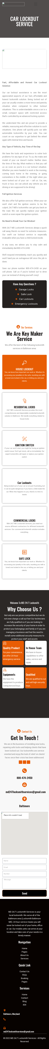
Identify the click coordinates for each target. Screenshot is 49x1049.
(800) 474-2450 (9, 1023)
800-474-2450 (24, 778)
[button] (35, 4)
